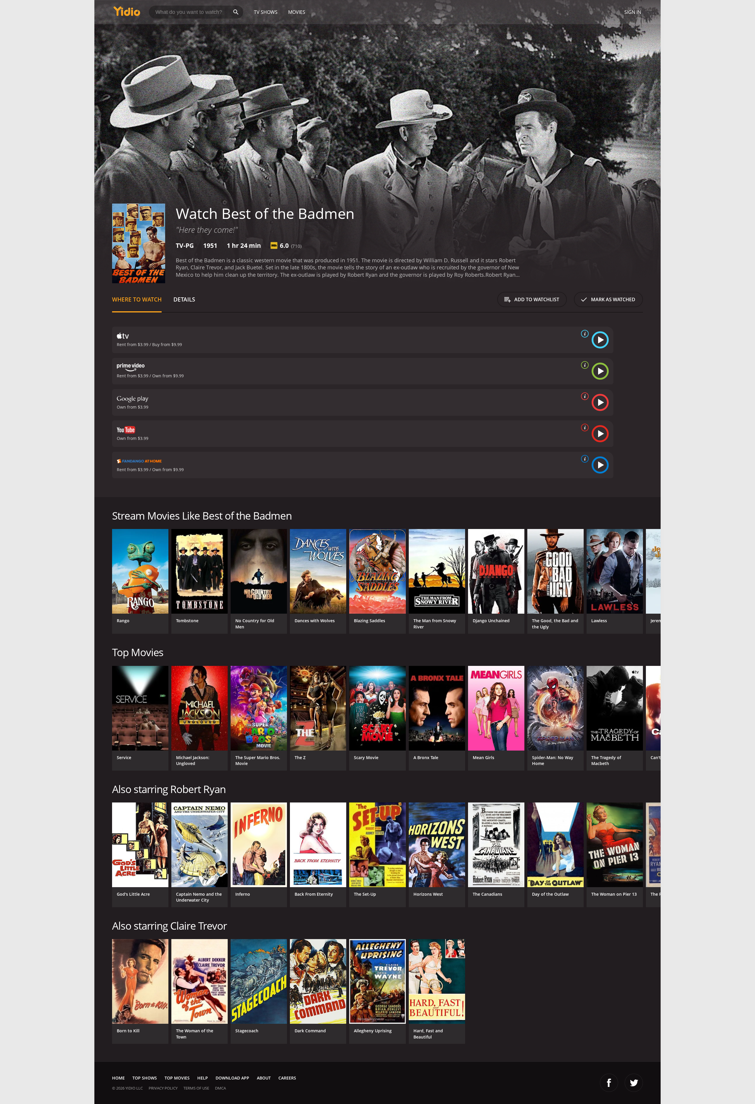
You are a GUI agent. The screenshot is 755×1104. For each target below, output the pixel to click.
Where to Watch (137, 299)
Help (202, 1078)
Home (118, 1078)
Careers (287, 1078)
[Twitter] (634, 1083)
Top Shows (144, 1078)
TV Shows (266, 12)
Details (184, 299)
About (264, 1078)
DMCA (220, 1088)
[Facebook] (609, 1083)
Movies (296, 12)
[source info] (584, 334)
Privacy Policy (163, 1088)
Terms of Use (196, 1088)
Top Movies (177, 1078)
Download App (232, 1078)
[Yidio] (126, 13)
